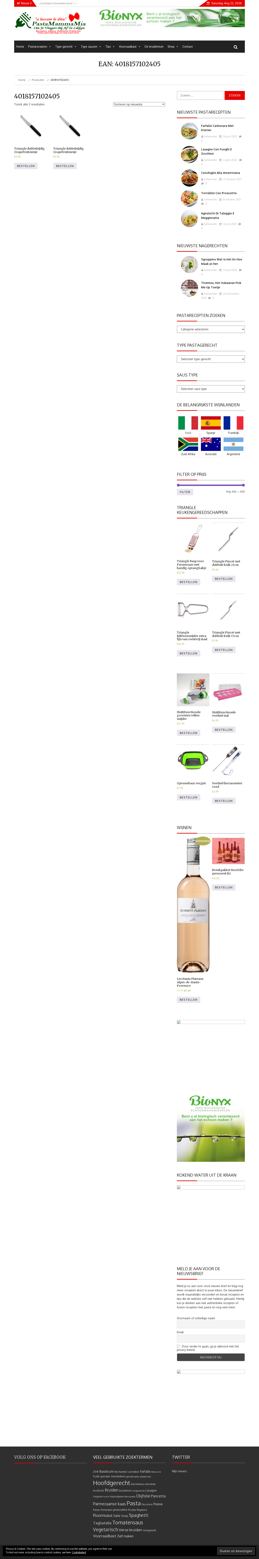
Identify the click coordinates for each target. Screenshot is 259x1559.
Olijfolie (143, 1495)
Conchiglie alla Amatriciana (220, 172)
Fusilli (96, 1476)
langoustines (139, 1490)
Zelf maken (125, 1536)
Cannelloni (133, 1471)
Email (180, 1332)
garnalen (105, 1476)
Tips (108, 46)
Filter (185, 492)
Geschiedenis (118, 1476)
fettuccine (156, 1471)
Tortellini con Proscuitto (219, 193)
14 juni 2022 (230, 136)
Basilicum (106, 1471)
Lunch (106, 1496)
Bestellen (26, 166)
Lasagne (151, 1490)
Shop (171, 46)
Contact (188, 46)
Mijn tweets (179, 1471)
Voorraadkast (128, 46)
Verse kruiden (130, 1529)
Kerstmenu (137, 1484)
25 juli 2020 (230, 270)
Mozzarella (129, 1496)
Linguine (98, 1496)
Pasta (134, 1503)
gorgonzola (145, 1476)
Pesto (96, 1509)
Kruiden (111, 1490)
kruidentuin (125, 1490)
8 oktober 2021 (232, 199)
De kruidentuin (154, 46)
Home (20, 46)
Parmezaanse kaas (109, 1503)
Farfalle (145, 1471)
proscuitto (120, 1510)
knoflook (98, 1490)
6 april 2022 (230, 160)
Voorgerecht (149, 1530)
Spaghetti (138, 1515)
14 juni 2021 (230, 224)
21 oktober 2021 (232, 179)
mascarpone (117, 1496)
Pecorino (147, 1504)
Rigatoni (142, 1509)
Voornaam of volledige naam (196, 1318)
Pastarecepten (37, 46)
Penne (158, 1504)
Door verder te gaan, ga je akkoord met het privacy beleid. (208, 1348)
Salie (116, 1516)
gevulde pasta (132, 1476)
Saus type (187, 375)
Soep (124, 1515)
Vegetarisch (105, 1529)
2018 (96, 1471)
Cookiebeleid (79, 1552)
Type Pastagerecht (197, 345)
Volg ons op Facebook (40, 1457)
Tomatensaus (127, 1522)
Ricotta (132, 1509)
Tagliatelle (102, 1522)
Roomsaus (103, 1515)
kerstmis (150, 1484)
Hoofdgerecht (111, 1482)
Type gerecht (64, 46)
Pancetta (158, 1496)
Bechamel (121, 1471)
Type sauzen (89, 46)
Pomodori (107, 1509)
